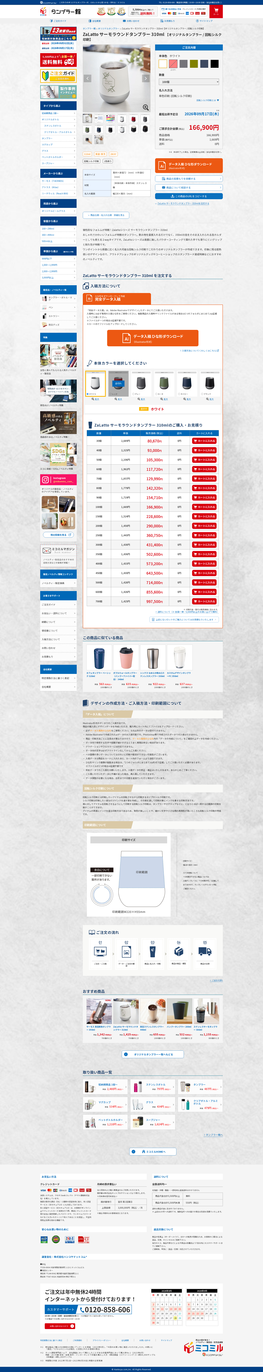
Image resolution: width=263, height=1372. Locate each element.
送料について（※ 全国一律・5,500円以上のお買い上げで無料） (188, 611)
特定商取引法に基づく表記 (55, 678)
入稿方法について (51, 639)
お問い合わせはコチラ (59, 1326)
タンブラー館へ (214, 1135)
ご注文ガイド (60, 20)
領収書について (50, 630)
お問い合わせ (133, 20)
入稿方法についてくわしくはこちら (199, 350)
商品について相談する (178, 187)
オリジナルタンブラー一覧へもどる (153, 1054)
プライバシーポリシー (102, 1340)
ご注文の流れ (217, 980)
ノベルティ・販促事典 (53, 583)
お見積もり (169, 20)
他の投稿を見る (59, 534)
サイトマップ (206, 20)
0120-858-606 (107, 1309)
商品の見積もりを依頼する (181, 178)
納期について (48, 621)
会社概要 (96, 20)
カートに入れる (206, 441)
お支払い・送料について (54, 613)
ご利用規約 (77, 1340)
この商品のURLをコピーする (191, 196)
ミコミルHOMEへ (156, 1151)
